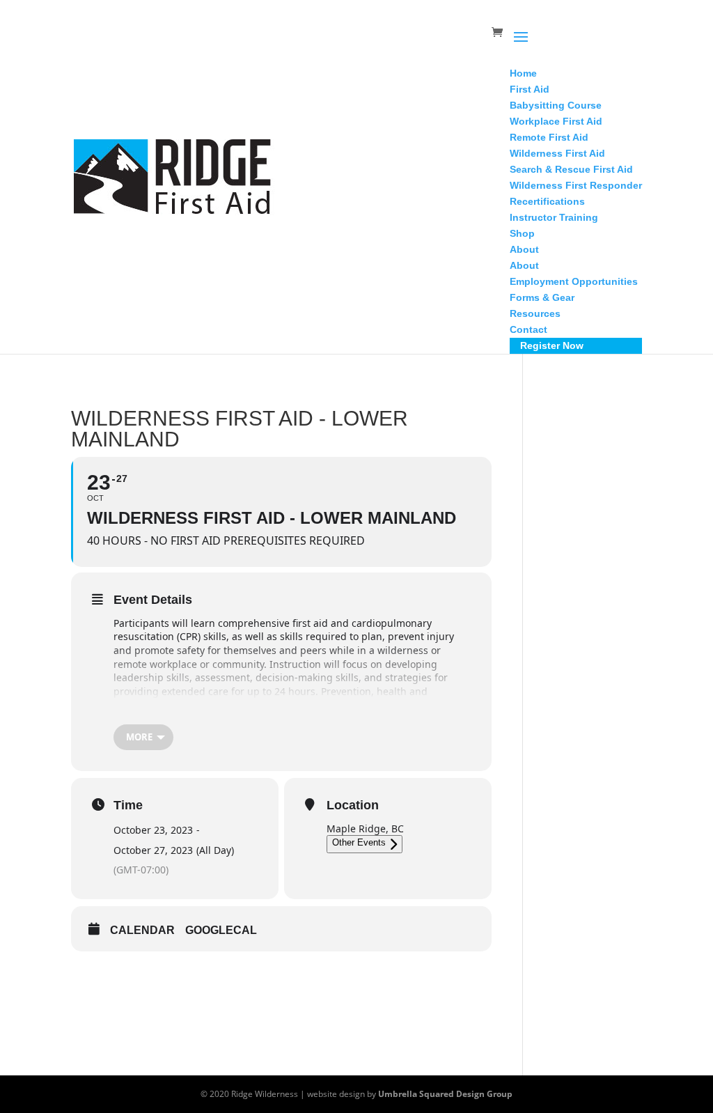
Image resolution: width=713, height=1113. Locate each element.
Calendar (142, 930)
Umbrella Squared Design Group (445, 1094)
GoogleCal (221, 930)
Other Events (359, 842)
